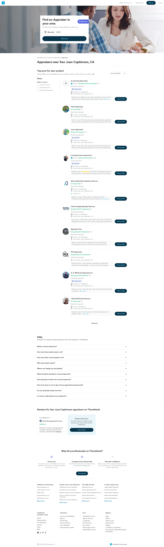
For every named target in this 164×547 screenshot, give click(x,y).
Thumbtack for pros (89, 516)
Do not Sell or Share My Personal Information (116, 530)
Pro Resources (87, 523)
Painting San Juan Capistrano (68, 490)
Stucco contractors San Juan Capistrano (68, 496)
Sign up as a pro (88, 518)
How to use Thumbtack (67, 516)
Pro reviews (86, 525)
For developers (41, 522)
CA (46, 57)
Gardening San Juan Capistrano (68, 487)
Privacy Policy (110, 523)
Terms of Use (110, 521)
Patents (108, 525)
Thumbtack (40, 57)
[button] (74, 84)
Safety (108, 518)
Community (86, 521)
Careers (39, 525)
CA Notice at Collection (113, 527)
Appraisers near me (87, 487)
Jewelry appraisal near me (89, 490)
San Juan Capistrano (54, 57)
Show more (40, 501)
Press (38, 527)
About (39, 518)
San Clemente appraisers (111, 492)
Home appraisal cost (43, 487)
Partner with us (41, 520)
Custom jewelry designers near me (91, 492)
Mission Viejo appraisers (111, 495)
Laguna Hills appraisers (110, 498)
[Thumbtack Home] (3, 3)
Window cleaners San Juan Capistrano (70, 492)
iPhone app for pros (89, 527)
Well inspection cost (43, 498)
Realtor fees (40, 492)
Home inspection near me (89, 498)
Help (107, 516)
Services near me (65, 523)
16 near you (83, 21)
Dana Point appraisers (110, 490)
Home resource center (67, 527)
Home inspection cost (43, 490)
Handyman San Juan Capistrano (68, 499)
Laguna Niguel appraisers (111, 487)
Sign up (62, 518)
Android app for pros (89, 529)
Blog (38, 529)
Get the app (64, 521)
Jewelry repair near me (88, 495)
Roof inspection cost (43, 495)
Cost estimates (65, 525)
